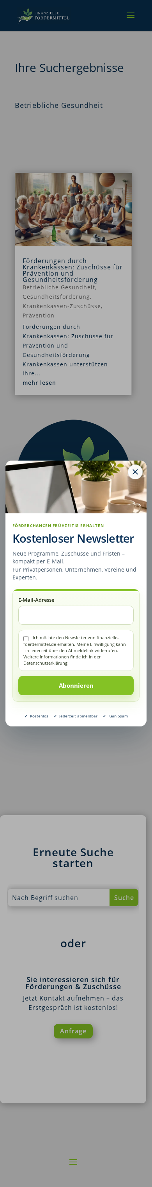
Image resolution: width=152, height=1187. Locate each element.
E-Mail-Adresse (36, 599)
